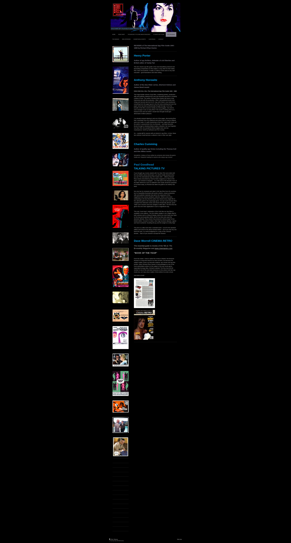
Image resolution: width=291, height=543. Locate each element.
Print (111, 539)
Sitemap (116, 539)
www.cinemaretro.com (163, 248)
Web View (179, 539)
